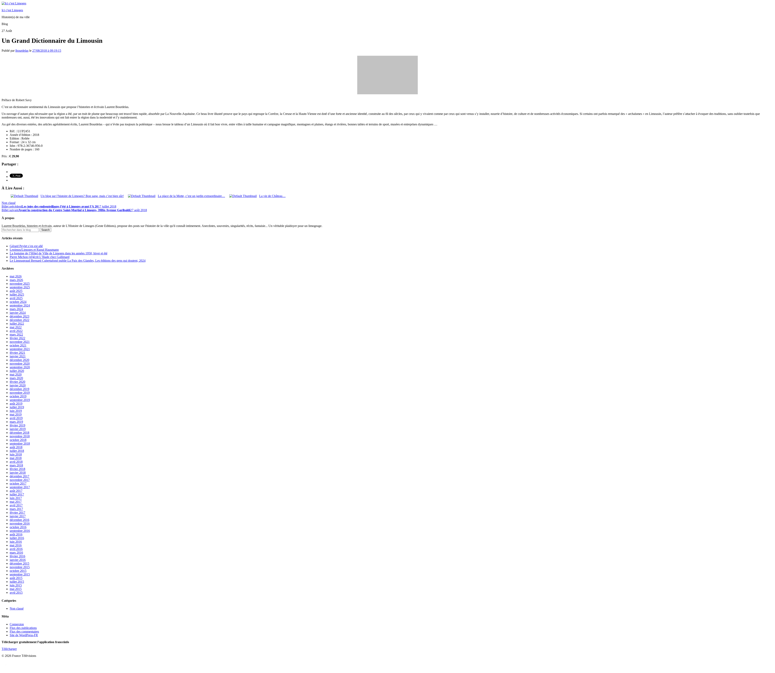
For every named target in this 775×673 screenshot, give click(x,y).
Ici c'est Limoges (12, 10)
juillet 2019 (17, 407)
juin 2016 (16, 541)
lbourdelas (21, 50)
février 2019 (17, 425)
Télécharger (9, 649)
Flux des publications (23, 628)
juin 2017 (16, 498)
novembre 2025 (20, 283)
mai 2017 (16, 501)
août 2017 (16, 490)
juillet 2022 (17, 323)
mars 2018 (16, 465)
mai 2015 (16, 589)
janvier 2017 (18, 516)
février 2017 (17, 512)
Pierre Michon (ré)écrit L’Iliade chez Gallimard (39, 257)
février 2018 (17, 469)
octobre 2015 (18, 570)
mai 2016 (16, 545)
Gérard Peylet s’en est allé (26, 246)
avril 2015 (16, 592)
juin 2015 (16, 585)
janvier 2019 (18, 429)
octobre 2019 (18, 396)
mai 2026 (16, 276)
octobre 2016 (18, 527)
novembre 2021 (20, 341)
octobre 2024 (18, 301)
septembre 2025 (20, 287)
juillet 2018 (17, 451)
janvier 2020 (18, 385)
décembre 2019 (19, 389)
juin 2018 (16, 454)
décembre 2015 (19, 563)
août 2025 (16, 291)
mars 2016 (16, 552)
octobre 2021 (18, 345)
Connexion (17, 624)
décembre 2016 (19, 520)
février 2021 (17, 352)
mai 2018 (16, 458)
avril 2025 (16, 298)
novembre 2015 (20, 567)
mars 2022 (16, 334)
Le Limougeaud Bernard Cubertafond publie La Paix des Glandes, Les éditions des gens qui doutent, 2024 (78, 260)
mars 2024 (16, 309)
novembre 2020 (20, 363)
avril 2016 (16, 549)
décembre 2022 (19, 320)
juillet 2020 (17, 371)
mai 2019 (16, 414)
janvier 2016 (18, 560)
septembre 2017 (20, 487)
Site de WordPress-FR (24, 635)
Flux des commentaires (24, 631)
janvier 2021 (18, 356)
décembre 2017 (19, 476)
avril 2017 (16, 505)
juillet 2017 (17, 494)
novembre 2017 (20, 480)
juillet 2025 (17, 294)
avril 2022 (16, 331)
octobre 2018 (18, 440)
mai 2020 (16, 374)
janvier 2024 (18, 312)
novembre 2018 (20, 436)
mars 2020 (16, 378)
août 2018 (16, 447)
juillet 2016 (17, 538)
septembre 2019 (20, 400)
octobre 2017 (18, 483)
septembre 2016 (20, 530)
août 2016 (16, 534)
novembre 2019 (20, 392)
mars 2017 (16, 509)
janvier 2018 (18, 472)
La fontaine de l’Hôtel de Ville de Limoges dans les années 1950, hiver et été (58, 253)
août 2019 (16, 403)
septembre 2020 (20, 367)
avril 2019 (16, 418)
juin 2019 (16, 411)
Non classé (9, 203)
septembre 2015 (20, 574)
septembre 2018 (20, 443)
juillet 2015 (17, 581)
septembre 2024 (20, 305)
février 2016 (17, 556)
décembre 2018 (19, 432)
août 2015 (16, 578)
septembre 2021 (20, 349)
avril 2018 (16, 461)
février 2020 (17, 381)
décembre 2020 (19, 360)
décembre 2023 (19, 316)
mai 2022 (16, 327)
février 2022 (17, 338)
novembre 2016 (20, 523)
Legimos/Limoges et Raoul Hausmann (34, 249)
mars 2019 (16, 421)
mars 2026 (16, 280)
